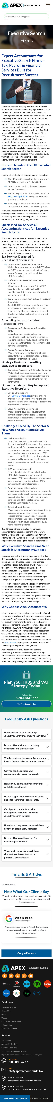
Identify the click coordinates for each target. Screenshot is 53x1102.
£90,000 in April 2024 (18, 196)
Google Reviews (26, 953)
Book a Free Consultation (15, 1098)
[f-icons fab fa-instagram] (24, 975)
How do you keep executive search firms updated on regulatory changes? (24, 827)
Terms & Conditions (9, 1029)
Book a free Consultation (11, 1021)
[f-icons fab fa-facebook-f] (4, 975)
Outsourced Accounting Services (14, 1051)
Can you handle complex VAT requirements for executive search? (22, 773)
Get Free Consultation (26, 704)
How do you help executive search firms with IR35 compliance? (24, 785)
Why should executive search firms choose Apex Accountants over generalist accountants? (21, 854)
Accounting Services (9, 1044)
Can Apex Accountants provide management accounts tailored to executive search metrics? (21, 812)
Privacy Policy (6, 1025)
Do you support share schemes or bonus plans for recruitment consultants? (24, 798)
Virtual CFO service (21, 395)
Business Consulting (9, 1048)
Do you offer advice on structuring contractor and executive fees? (21, 747)
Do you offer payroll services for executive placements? (20, 840)
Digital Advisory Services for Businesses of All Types (21, 1055)
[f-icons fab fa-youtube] (30, 975)
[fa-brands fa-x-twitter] (11, 975)
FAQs (3, 1014)
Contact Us (5, 1011)
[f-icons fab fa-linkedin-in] (17, 975)
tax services (10, 642)
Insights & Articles (8, 1007)
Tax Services (6, 1040)
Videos (4, 1018)
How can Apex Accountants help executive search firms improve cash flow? (25, 734)
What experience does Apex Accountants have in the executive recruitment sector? (25, 760)
